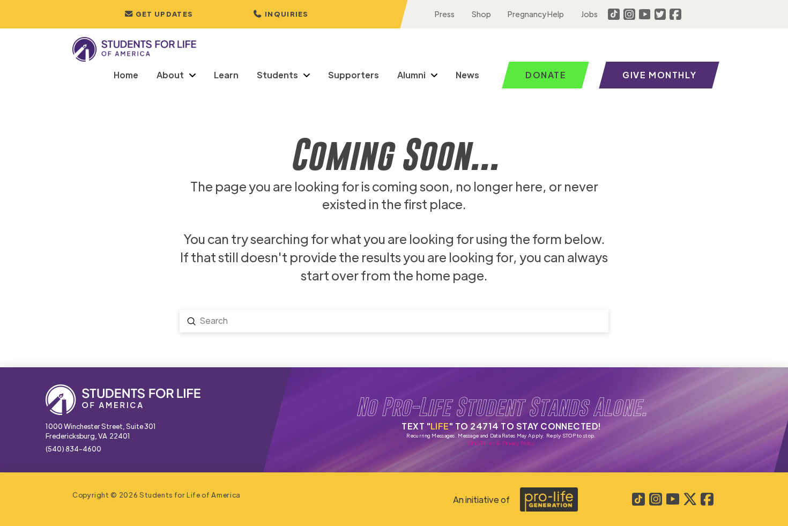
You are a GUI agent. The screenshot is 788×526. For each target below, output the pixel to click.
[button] (280, 14)
